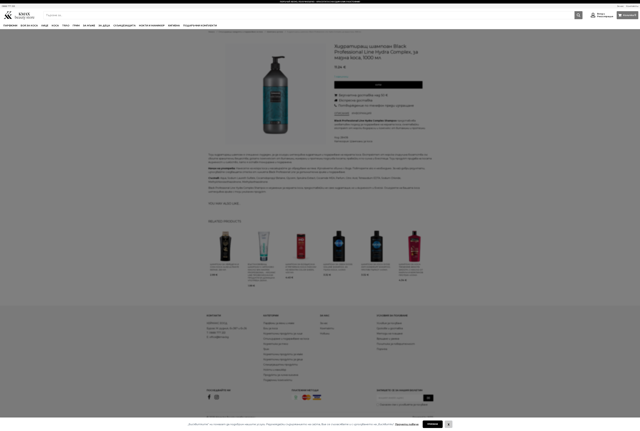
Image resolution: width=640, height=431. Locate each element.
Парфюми (10, 25)
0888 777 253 (8, 6)
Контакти (632, 6)
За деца (104, 25)
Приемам (432, 424)
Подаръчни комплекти (200, 25)
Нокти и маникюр (152, 25)
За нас (620, 6)
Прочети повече (407, 424)
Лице (44, 25)
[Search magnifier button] (578, 15)
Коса (55, 25)
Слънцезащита (124, 25)
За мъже (89, 25)
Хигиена (174, 25)
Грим (76, 25)
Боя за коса (29, 25)
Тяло (65, 25)
